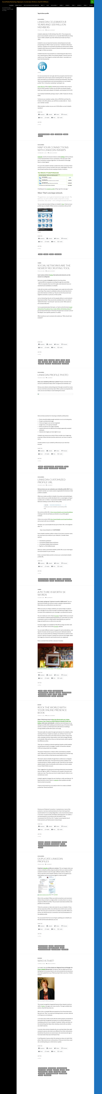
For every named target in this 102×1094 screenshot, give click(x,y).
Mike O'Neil (47, 843)
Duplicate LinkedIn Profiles (50, 860)
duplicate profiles (43, 945)
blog (63, 204)
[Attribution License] (44, 668)
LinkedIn (66, 134)
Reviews (79, 5)
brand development (43, 578)
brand (49, 690)
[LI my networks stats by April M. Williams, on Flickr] (55, 179)
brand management (43, 692)
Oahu (67, 1069)
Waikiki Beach (48, 1075)
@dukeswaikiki (52, 1068)
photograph (57, 1071)
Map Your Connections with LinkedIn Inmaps (53, 148)
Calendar (11, 5)
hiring (68, 360)
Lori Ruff (41, 843)
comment (52, 692)
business (40, 958)
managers (61, 361)
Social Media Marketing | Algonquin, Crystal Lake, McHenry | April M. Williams (25, 2)
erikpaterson (59, 668)
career (39, 262)
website (54, 696)
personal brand (59, 466)
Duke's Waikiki (42, 1069)
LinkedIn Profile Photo (53, 374)
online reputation (67, 692)
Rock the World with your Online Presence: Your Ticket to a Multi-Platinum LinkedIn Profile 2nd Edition (54, 721)
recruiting (48, 363)
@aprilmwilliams (43, 1068)
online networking (49, 466)
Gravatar (56, 615)
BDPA (50, 86)
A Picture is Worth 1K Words (51, 593)
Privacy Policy (18, 5)
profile (40, 136)
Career (60, 5)
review (39, 704)
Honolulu (56, 1069)
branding (41, 842)
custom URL (52, 578)
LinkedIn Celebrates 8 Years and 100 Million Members (52, 24)
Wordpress (60, 696)
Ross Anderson (63, 1073)
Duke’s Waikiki (42, 969)
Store (73, 5)
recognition (42, 1073)
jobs (51, 361)
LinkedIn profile (50, 189)
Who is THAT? (46, 960)
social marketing (57, 363)
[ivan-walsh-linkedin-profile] (47, 884)
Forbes (51, 275)
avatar (40, 690)
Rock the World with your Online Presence (48, 845)
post (60, 694)
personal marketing (43, 580)
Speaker (67, 5)
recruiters (41, 363)
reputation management (44, 696)
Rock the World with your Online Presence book (52, 710)
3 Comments (49, 597)
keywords (47, 842)
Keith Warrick (41, 86)
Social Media (53, 5)
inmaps (40, 254)
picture (40, 468)
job (39, 361)
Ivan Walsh (56, 894)
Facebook (49, 1069)
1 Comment (49, 377)
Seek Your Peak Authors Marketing (31, 5)
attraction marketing (44, 134)
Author (40, 360)
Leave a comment (51, 30)
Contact (91, 5)
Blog (48, 5)
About (42, 5)
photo (66, 466)
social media (58, 254)
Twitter (41, 847)
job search (45, 361)
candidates (51, 360)
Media (85, 5)
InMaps (63, 156)
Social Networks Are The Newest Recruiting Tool (54, 267)
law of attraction (56, 842)
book (46, 360)
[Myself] (55, 655)
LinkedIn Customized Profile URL (51, 481)
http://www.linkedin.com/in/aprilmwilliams (62, 512)
